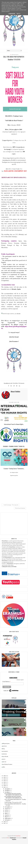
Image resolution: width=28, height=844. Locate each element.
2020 (5, 785)
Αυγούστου (7, 808)
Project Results (5, 756)
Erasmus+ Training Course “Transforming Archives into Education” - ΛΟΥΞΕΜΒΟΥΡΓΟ (12, 713)
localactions (4, 754)
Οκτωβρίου (7, 792)
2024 (5, 779)
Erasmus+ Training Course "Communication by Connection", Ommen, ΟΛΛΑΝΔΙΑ (13, 731)
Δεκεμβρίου (7, 789)
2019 (5, 787)
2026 (5, 775)
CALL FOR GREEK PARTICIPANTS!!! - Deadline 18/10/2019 (15, 800)
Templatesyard (13, 838)
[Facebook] (8, 386)
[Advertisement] (13, 523)
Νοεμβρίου (7, 790)
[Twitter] (14, 386)
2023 (5, 780)
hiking (3, 748)
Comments (21, 383)
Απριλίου (7, 815)
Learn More (11, 13)
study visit (4, 761)
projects (3, 759)
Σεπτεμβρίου (8, 807)
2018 (5, 821)
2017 (5, 823)
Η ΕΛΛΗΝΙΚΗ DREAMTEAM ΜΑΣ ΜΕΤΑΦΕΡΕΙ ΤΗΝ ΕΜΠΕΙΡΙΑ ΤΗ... (13, 794)
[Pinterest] (17, 386)
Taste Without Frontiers (7, 764)
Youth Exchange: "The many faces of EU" (13, 802)
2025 (5, 777)
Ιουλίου (6, 810)
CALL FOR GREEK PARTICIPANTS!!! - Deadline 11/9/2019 (15, 804)
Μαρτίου (7, 816)
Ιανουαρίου (7, 820)
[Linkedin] (19, 386)
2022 (5, 782)
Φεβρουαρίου (8, 818)
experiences (4, 746)
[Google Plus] (11, 386)
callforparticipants (14, 54)
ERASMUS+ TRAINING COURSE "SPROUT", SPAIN (11, 721)
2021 (5, 784)
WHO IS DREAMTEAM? (9, 702)
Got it (18, 13)
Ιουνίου (6, 811)
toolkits (3, 767)
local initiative (5, 751)
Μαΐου (6, 813)
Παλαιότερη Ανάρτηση (20, 508)
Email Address (6, 681)
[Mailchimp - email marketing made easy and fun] (11, 691)
